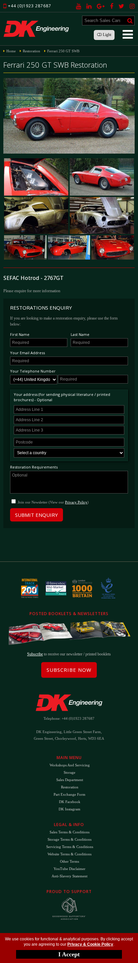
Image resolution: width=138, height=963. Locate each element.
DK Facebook (69, 802)
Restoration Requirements (34, 467)
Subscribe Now (69, 669)
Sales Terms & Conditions (69, 832)
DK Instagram (69, 809)
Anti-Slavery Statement (69, 876)
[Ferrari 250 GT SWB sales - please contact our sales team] (36, 176)
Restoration (69, 787)
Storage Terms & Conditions (69, 839)
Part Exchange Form (69, 794)
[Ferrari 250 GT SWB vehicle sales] (102, 215)
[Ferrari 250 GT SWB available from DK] (69, 247)
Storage (69, 772)
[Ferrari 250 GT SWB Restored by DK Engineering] (69, 116)
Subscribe (35, 654)
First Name (19, 334)
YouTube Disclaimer (69, 869)
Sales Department (69, 780)
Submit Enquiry (36, 514)
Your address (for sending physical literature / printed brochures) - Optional (62, 397)
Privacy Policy (76, 502)
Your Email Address (27, 352)
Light (106, 34)
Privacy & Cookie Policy (90, 944)
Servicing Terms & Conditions (69, 847)
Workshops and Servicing (70, 765)
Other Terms (69, 861)
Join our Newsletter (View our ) (53, 502)
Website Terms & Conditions (69, 854)
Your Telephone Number (33, 371)
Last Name (80, 334)
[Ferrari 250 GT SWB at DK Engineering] (102, 176)
